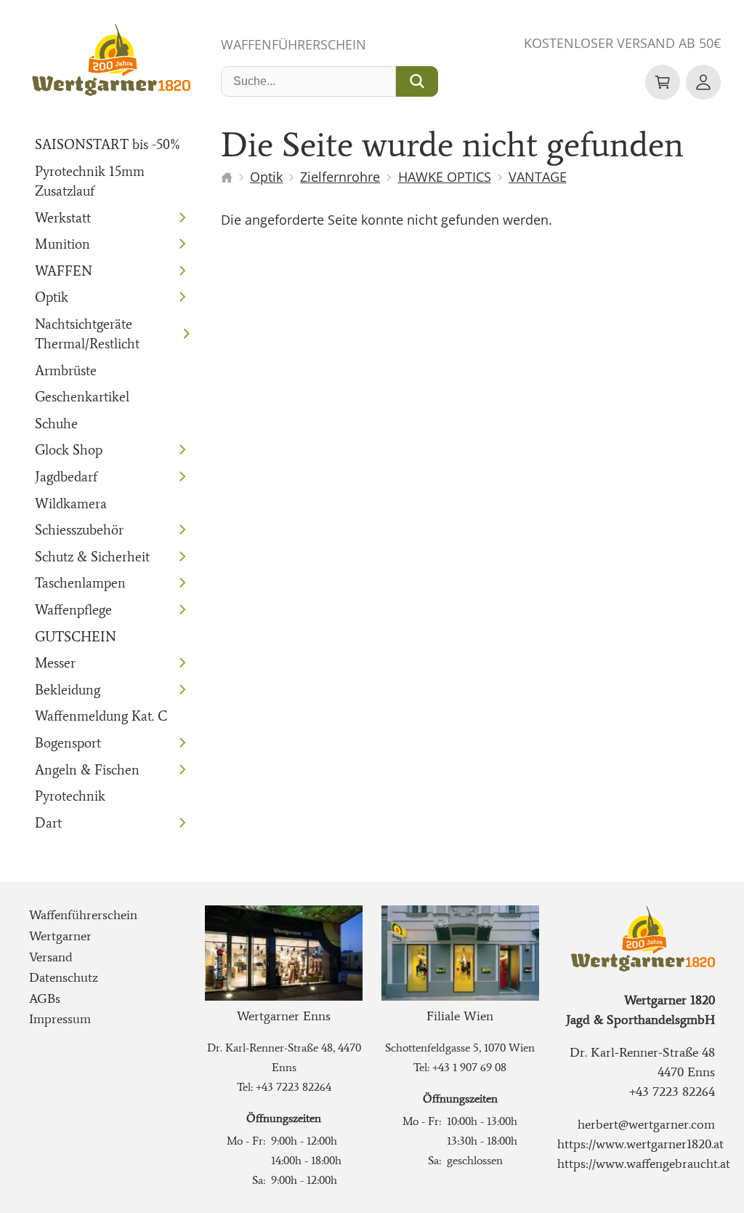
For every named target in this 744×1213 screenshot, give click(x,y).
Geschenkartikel (82, 396)
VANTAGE (538, 176)
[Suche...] (417, 81)
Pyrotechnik (70, 796)
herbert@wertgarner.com (646, 1124)
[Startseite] (226, 177)
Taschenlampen (80, 583)
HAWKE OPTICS (444, 176)
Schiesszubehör (79, 529)
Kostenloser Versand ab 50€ (622, 43)
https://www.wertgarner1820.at (640, 1144)
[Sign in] (703, 82)
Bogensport (68, 742)
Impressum (60, 1019)
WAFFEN (63, 271)
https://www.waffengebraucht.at (643, 1164)
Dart (48, 822)
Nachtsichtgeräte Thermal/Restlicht (87, 334)
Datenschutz (63, 977)
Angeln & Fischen (87, 769)
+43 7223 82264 (293, 1087)
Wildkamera (71, 503)
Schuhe (56, 423)
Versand (51, 957)
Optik (51, 297)
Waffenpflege (73, 609)
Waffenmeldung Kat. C (101, 716)
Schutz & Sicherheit (92, 556)
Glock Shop (68, 449)
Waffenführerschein (293, 44)
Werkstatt (63, 217)
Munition (62, 244)
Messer (55, 662)
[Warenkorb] (662, 82)
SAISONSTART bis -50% (108, 144)
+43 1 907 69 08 (469, 1067)
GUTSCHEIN (75, 636)
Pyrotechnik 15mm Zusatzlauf (90, 181)
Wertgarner (60, 936)
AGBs (44, 998)
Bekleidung (67, 689)
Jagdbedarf (66, 476)
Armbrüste (66, 370)
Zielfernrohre (340, 176)
